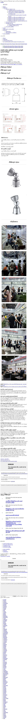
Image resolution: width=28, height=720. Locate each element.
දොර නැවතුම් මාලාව (10, 9)
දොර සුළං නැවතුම (5, 458)
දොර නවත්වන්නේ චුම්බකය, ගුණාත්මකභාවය (13, 538)
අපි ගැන (5, 30)
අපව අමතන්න (6, 33)
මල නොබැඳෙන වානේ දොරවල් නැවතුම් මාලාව (13, 41)
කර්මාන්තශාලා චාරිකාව (11, 32)
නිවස (4, 6)
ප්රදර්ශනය (8, 31)
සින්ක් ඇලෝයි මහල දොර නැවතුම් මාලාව (17, 20)
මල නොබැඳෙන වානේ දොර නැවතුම (9, 461)
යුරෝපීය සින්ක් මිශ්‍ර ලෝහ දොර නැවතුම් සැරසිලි (14, 501)
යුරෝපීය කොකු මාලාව (13, 25)
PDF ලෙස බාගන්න (18, 64)
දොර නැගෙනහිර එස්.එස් (12, 515)
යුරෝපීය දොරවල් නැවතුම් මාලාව (15, 10)
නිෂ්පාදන (5, 7)
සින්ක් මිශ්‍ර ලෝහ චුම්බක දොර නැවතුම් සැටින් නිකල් (15, 386)
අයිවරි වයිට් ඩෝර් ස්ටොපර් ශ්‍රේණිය (16, 11)
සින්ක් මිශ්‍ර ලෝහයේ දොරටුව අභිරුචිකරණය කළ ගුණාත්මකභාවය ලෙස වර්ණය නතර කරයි (14, 523)
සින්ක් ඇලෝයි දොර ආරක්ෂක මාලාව (16, 17)
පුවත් (4, 27)
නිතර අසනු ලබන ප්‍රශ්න (8, 29)
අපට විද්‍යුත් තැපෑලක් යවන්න (7, 64)
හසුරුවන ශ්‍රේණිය (10, 26)
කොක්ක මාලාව (9, 23)
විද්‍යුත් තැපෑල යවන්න (5, 556)
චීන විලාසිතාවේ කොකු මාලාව (15, 24)
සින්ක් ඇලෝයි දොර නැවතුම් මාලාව (16, 18)
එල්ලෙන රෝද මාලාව (10, 22)
